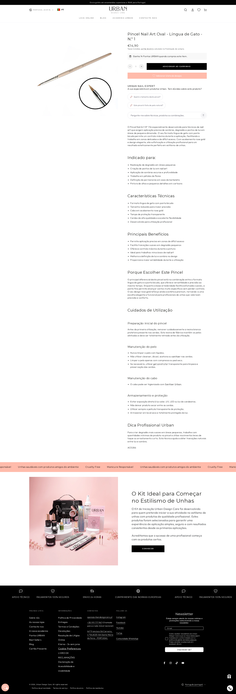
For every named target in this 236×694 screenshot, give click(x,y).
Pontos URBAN (37, 635)
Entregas (63, 622)
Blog (31, 644)
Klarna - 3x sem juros (69, 644)
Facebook (120, 622)
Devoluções (64, 631)
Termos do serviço (60, 688)
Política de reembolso (95, 688)
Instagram (121, 617)
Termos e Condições (68, 626)
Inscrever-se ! (184, 649)
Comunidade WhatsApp (127, 638)
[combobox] (60, 9)
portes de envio (147, 49)
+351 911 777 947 (94, 622)
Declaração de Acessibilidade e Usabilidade (66, 666)
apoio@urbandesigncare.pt (99, 617)
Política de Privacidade (70, 617)
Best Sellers (35, 639)
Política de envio (77, 688)
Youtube (120, 628)
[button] (185, 10)
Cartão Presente (38, 648)
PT (62, 9)
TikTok (119, 633)
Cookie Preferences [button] (69, 648)
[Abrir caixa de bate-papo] (230, 688)
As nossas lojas (37, 622)
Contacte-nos (36, 626)
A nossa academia (38, 631)
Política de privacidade (41, 688)
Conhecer (148, 549)
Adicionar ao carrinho (177, 66)
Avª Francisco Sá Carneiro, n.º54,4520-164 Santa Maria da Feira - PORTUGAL (100, 634)
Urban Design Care (44, 684)
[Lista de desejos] (198, 10)
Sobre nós (34, 617)
